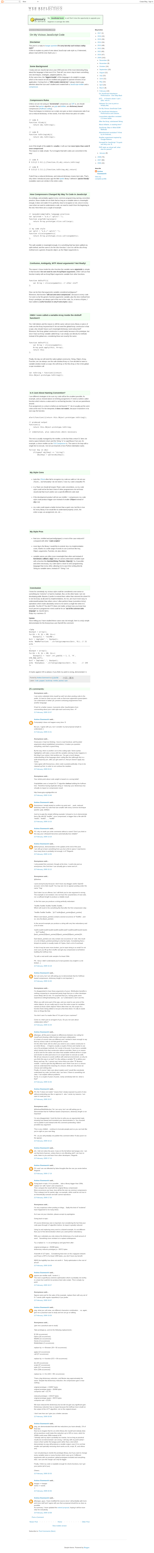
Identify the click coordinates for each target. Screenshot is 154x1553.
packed (61, 681)
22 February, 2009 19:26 (43, 1315)
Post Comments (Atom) (47, 1531)
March (101, 88)
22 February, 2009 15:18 (43, 966)
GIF (72, 104)
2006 (100, 163)
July (101, 75)
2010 (100, 54)
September (103, 69)
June (101, 78)
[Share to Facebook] (70, 678)
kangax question (51, 46)
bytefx (62, 179)
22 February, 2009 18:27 (43, 1285)
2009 (100, 57)
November (103, 63)
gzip (55, 106)
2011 (99, 51)
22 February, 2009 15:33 (43, 1025)
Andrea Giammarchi (41, 719)
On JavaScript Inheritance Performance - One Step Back (110, 94)
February (102, 91)
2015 (100, 39)
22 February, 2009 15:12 (43, 869)
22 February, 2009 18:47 (43, 1300)
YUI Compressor (59, 443)
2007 (100, 160)
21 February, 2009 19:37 (43, 712)
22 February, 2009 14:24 (43, 837)
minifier (55, 681)
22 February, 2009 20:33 (43, 1473)
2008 (100, 157)
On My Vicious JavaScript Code (110, 108)
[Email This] (64, 678)
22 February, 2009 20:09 (43, 1416)
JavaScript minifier (77, 84)
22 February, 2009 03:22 (43, 769)
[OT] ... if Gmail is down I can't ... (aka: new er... (110, 99)
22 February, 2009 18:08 (43, 1265)
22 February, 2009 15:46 (43, 1082)
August (102, 72)
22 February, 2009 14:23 (43, 821)
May (101, 82)
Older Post (86, 1522)
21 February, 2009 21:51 (43, 732)
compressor (33, 87)
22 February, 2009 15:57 (43, 1099)
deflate (63, 106)
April (101, 85)
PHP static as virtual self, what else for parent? (109, 148)
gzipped (41, 681)
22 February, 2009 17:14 (43, 1158)
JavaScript (48, 681)
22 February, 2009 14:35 (43, 854)
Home (60, 1522)
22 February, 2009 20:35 (43, 1491)
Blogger (86, 1547)
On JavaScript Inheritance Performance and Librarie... (109, 112)
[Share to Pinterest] (72, 678)
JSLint (42, 479)
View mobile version (59, 1526)
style (66, 681)
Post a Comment (38, 1517)
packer (41, 106)
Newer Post (34, 1522)
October (102, 66)
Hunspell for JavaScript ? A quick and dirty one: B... (110, 143)
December (103, 60)
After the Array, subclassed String (111, 121)
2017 (100, 33)
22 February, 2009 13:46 (43, 795)
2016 (100, 36)
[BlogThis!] (66, 678)
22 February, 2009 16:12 (43, 1141)
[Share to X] (68, 678)
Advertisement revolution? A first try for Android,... (110, 133)
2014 (100, 42)
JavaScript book (57, 18)
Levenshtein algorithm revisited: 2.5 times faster (110, 117)
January (102, 153)
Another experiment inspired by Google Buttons (110, 138)
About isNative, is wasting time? (110, 124)
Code (36, 681)
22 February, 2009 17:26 (43, 1197)
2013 (100, 45)
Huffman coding (45, 109)
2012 (100, 48)
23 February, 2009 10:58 (43, 1513)
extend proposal (63, 1507)
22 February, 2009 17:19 (43, 1173)
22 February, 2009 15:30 (43, 981)
